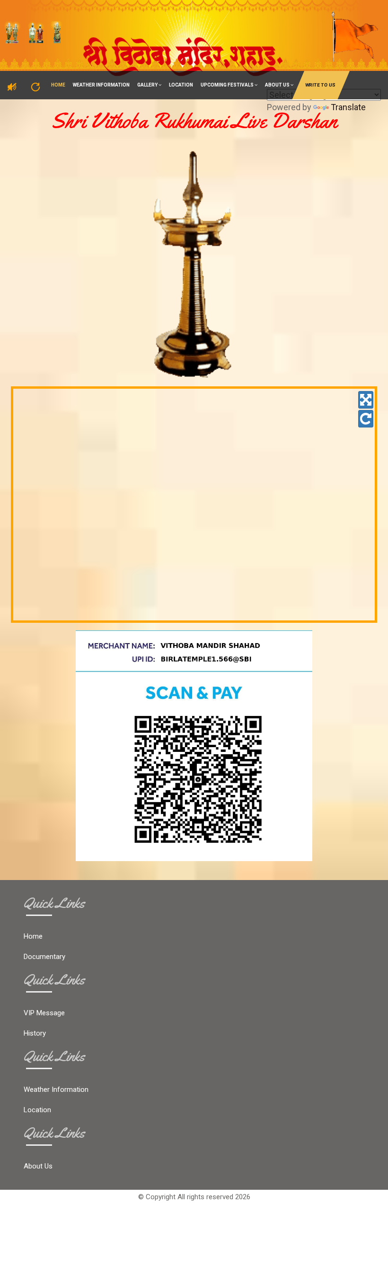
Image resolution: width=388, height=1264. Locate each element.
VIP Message (44, 1013)
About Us (278, 84)
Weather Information (101, 84)
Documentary (44, 956)
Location (181, 84)
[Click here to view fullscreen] (365, 400)
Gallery (148, 84)
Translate (348, 107)
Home (58, 84)
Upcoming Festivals (228, 84)
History (35, 1033)
